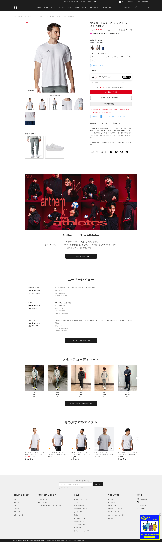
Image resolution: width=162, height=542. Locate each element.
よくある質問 (78, 512)
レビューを (81, 340)
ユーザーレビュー (81, 279)
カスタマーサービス (80, 499)
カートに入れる (110, 92)
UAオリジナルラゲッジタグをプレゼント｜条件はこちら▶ (80, 2)
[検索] (136, 7)
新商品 (39, 7)
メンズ (53, 7)
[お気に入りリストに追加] (42, 448)
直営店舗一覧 (42, 499)
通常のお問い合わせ (80, 508)
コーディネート (103, 65)
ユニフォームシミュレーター (117, 512)
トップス (35, 16)
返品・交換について (80, 521)
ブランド (110, 499)
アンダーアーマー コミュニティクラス (50, 505)
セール (46, 7)
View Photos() (30, 90)
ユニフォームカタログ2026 (117, 515)
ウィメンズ (61, 7)
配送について (78, 515)
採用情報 (110, 518)
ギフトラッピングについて (108, 116)
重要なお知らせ (79, 505)
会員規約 (68, 540)
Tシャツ (42, 16)
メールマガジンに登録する (81, 481)
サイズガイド (94, 65)
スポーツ (84, 7)
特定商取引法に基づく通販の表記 (55, 540)
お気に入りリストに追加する (109, 98)
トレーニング (27, 16)
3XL (122, 56)
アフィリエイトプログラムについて (85, 531)
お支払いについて (95, 116)
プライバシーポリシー (75, 487)
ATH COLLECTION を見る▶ (81, 256)
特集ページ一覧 (18, 515)
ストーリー (111, 502)
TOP (15, 16)
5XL (93, 60)
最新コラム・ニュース (115, 508)
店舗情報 (130, 2)
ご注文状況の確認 (79, 524)
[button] (81, 54)
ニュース (77, 502)
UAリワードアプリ (44, 502)
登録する (97, 484)
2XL (115, 56)
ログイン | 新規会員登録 (142, 1)
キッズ (69, 7)
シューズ (76, 7)
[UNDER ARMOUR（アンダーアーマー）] (15, 7)
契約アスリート (113, 505)
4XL (128, 56)
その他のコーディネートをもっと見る (81, 403)
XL (108, 56)
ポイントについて (122, 116)
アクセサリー (18, 512)
